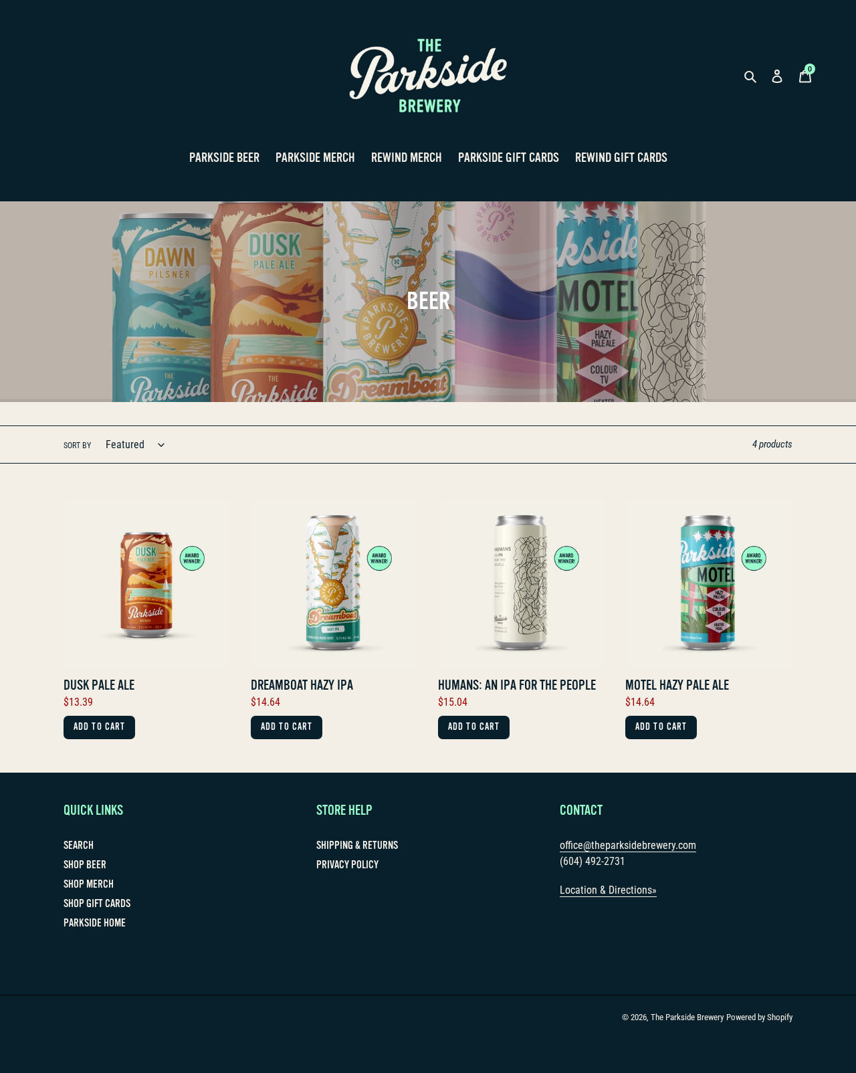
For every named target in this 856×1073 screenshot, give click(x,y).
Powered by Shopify (759, 1017)
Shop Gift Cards (97, 904)
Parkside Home (95, 923)
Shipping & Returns (357, 846)
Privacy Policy (347, 865)
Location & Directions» (608, 890)
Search (79, 846)
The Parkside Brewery (687, 1017)
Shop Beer (85, 865)
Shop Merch (89, 884)
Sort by (77, 445)
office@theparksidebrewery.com (628, 845)
